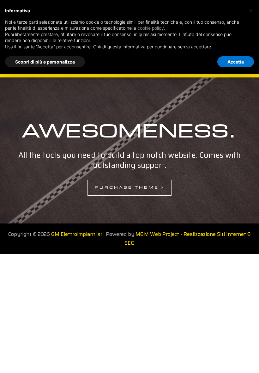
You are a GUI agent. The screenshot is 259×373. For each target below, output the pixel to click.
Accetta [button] (235, 61)
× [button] (251, 10)
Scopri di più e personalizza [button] (45, 61)
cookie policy (150, 28)
